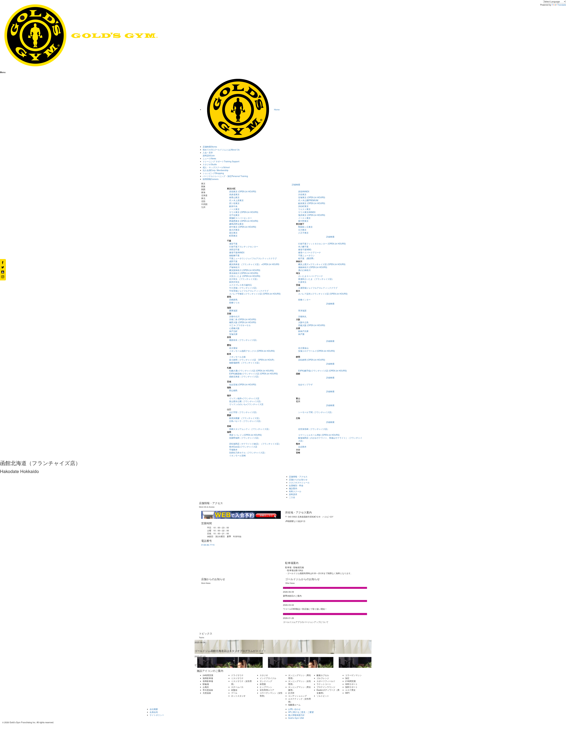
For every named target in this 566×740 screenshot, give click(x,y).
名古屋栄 (233, 347)
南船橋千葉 (234, 255)
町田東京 (233, 235)
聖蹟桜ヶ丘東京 (305, 226)
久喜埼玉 (302, 281)
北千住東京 (234, 215)
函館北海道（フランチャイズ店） (244, 376)
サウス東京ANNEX (306, 212)
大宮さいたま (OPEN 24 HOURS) (244, 276)
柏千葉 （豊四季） (306, 258)
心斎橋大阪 (234, 328)
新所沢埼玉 (234, 281)
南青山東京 (234, 197)
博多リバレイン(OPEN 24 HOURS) (245, 434)
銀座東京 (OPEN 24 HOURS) (311, 203)
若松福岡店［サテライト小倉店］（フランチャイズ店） (255, 443)
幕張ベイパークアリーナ (309, 252)
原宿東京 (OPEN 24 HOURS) (242, 191)
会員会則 (154, 712)
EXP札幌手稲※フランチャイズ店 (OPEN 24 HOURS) (322, 370)
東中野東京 (303, 220)
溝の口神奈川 (304, 270)
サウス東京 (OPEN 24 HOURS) (243, 212)
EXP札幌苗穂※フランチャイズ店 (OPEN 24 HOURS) (253, 373)
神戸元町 (233, 331)
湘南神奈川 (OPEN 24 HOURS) (312, 267)
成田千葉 (233, 261)
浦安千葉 (233, 243)
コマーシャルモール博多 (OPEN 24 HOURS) (319, 434)
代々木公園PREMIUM (308, 200)
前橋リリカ (234, 302)
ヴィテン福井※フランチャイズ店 (244, 398)
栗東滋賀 (233, 310)
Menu (3, 72)
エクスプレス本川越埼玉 (240, 284)
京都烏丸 (302, 316)
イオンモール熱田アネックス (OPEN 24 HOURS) (252, 350)
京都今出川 (234, 316)
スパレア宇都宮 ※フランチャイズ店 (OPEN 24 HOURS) (255, 293)
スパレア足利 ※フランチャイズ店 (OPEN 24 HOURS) (323, 293)
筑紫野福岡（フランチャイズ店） (244, 437)
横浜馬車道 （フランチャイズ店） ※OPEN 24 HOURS (254, 264)
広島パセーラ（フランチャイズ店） (245, 421)
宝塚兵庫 (233, 334)
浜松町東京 (303, 206)
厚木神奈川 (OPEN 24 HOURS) (243, 273)
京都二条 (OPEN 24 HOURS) (242, 319)
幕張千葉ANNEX (236, 252)
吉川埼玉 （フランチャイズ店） (244, 278)
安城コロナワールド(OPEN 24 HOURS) (316, 350)
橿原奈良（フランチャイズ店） (243, 339)
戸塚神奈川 (234, 267)
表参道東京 (234, 194)
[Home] (79, 35)
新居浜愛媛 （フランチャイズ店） (245, 418)
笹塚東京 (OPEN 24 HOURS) (311, 197)
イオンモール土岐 (237, 356)
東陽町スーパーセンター (240, 217)
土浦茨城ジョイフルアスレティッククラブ (317, 287)
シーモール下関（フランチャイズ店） (315, 412)
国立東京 (233, 232)
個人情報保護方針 (296, 714)
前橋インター (304, 299)
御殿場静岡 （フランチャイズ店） (245, 362)
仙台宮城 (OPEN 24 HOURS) (242, 384)
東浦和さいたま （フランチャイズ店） (316, 278)
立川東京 (302, 229)
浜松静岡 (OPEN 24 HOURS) (311, 359)
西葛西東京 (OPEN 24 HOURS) (243, 220)
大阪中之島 (303, 322)
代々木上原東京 (236, 200)
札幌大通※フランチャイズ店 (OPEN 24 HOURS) (251, 370)
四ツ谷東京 (234, 203)
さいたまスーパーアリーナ (310, 276)
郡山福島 (233, 390)
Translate (561, 4)
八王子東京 (303, 232)
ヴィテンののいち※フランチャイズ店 (246, 404)
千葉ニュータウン (306, 255)
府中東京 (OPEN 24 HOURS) (242, 226)
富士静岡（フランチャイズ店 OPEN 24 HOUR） (252, 359)
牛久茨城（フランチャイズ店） (243, 287)
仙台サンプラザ (305, 384)
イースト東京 (304, 217)
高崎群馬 (233, 299)
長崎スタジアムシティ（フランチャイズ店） (249, 428)
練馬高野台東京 (236, 223)
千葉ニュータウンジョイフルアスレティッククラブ (253, 258)
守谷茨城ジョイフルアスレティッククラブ (248, 290)
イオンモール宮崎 (237, 455)
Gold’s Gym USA (296, 717)
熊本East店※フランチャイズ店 (243, 446)
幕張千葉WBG (304, 249)
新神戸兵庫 (303, 331)
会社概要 (154, 709)
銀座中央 (233, 206)
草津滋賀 (302, 310)
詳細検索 (296, 184)
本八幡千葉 (303, 246)
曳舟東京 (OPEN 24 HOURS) (311, 215)
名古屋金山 (303, 347)
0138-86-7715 (207, 544)
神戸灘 (301, 334)
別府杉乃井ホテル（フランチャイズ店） (247, 452)
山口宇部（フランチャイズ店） (243, 412)
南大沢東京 (234, 229)
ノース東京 (234, 209)
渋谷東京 (302, 194)
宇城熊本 (233, 449)
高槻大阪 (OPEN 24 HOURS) (311, 325)
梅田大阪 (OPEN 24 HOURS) (242, 322)
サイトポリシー (157, 714)
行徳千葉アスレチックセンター (243, 246)
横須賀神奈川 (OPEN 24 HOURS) (244, 270)
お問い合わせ (294, 709)
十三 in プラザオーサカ (240, 325)
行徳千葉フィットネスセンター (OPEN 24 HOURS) (322, 243)
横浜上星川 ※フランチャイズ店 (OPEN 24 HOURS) (321, 264)
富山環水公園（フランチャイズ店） (245, 401)
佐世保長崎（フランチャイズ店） (313, 428)
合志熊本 (302, 446)
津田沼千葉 (234, 249)
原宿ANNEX (303, 191)
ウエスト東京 (304, 209)
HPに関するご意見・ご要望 (301, 712)
